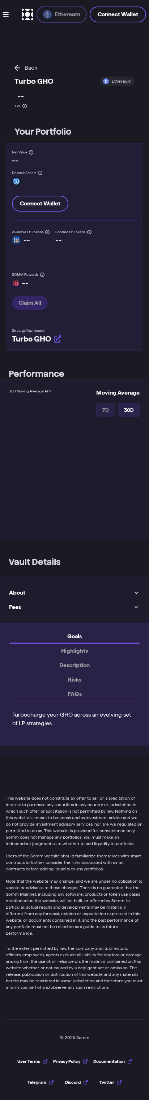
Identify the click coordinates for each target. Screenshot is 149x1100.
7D (105, 410)
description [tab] (74, 665)
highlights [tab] (74, 651)
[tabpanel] (74, 718)
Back (31, 68)
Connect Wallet (118, 14)
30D (129, 410)
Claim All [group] (29, 303)
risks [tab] (74, 680)
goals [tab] (74, 636)
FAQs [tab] (75, 694)
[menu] (11, 14)
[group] (40, 1082)
